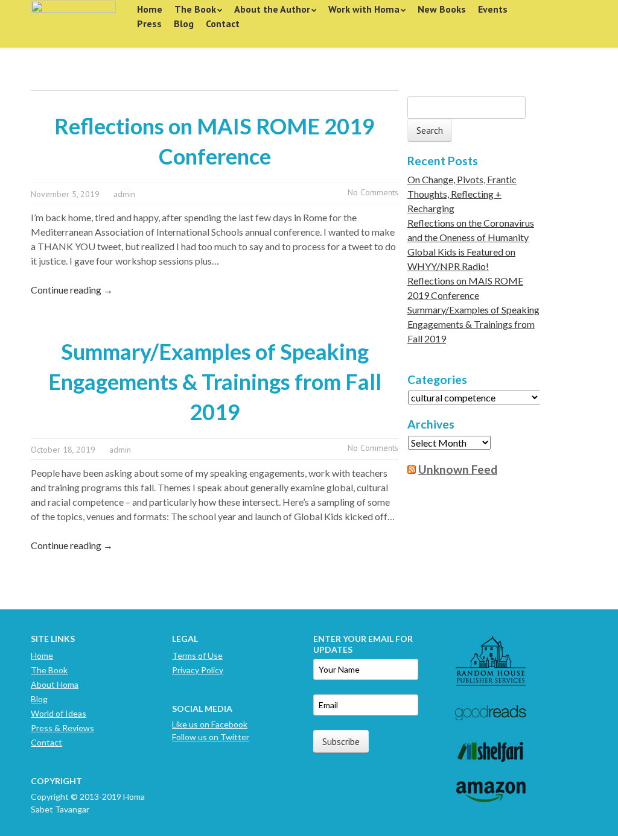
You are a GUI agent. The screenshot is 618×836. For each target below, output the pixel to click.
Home (149, 9)
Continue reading (72, 289)
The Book (195, 9)
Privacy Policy (197, 670)
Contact (223, 23)
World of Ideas (58, 713)
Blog (184, 23)
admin (124, 194)
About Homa (54, 684)
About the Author (272, 9)
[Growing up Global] (73, 19)
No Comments (373, 192)
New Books (442, 9)
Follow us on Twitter (210, 737)
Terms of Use (197, 655)
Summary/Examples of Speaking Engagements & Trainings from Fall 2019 (214, 381)
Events (493, 9)
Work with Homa (364, 9)
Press (149, 23)
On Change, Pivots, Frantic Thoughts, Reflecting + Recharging (462, 194)
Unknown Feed (457, 469)
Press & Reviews (62, 728)
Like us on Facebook (209, 724)
